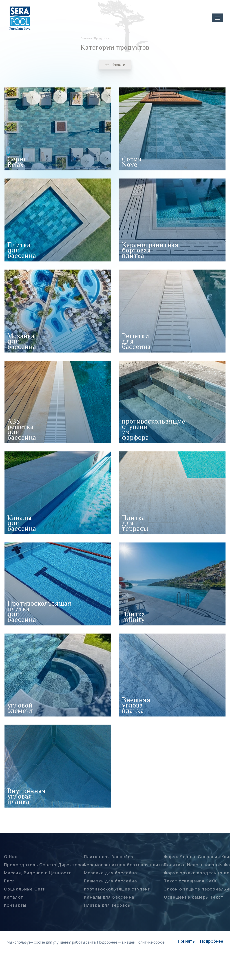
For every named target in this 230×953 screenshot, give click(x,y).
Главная (86, 38)
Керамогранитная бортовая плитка (125, 864)
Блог (9, 881)
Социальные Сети (25, 889)
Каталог (13, 897)
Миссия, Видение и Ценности (38, 872)
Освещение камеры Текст (194, 897)
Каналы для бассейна (109, 897)
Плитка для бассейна (109, 856)
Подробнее (211, 941)
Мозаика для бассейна (110, 872)
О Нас (11, 856)
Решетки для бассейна (110, 881)
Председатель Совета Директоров (45, 864)
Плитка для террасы (107, 905)
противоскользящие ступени (117, 889)
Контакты (15, 905)
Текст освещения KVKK (190, 881)
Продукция (102, 38)
